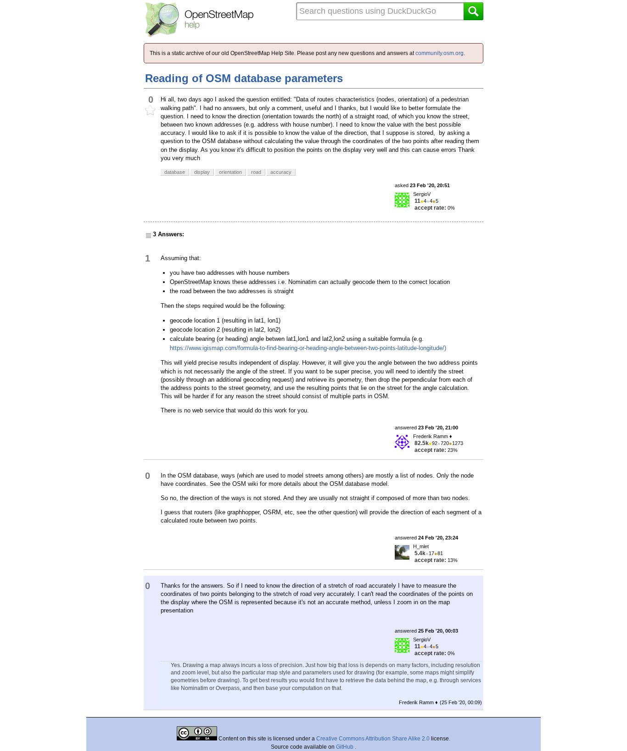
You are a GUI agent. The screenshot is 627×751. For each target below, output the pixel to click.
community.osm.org (439, 53)
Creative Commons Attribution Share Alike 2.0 (373, 738)
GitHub (345, 747)
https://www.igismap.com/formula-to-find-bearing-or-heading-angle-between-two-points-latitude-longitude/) (308, 348)
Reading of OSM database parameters (244, 78)
